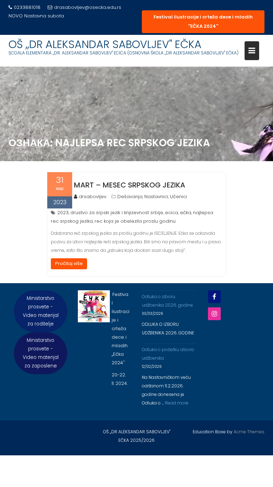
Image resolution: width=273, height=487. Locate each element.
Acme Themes (249, 432)
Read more (176, 403)
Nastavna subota (44, 15)
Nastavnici (156, 196)
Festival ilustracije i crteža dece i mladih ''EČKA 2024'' (203, 22)
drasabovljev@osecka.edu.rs (87, 7)
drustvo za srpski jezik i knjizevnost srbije (116, 212)
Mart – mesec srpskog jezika (129, 185)
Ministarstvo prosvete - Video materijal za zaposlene (41, 353)
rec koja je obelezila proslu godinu (135, 221)
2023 (63, 212)
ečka (185, 212)
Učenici (178, 196)
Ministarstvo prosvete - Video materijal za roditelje (41, 311)
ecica (171, 212)
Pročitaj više (69, 263)
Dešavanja (130, 196)
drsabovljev (92, 196)
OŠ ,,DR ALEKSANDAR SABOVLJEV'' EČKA (105, 44)
